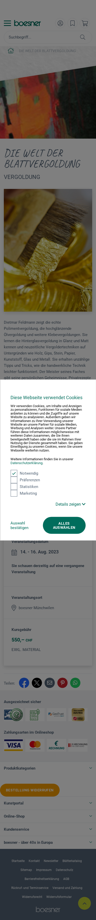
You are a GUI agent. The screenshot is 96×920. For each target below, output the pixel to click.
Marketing (28, 493)
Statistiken (29, 486)
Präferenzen (30, 480)
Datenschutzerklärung (26, 463)
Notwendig (29, 473)
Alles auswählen (64, 525)
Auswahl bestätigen (19, 525)
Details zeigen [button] (69, 504)
